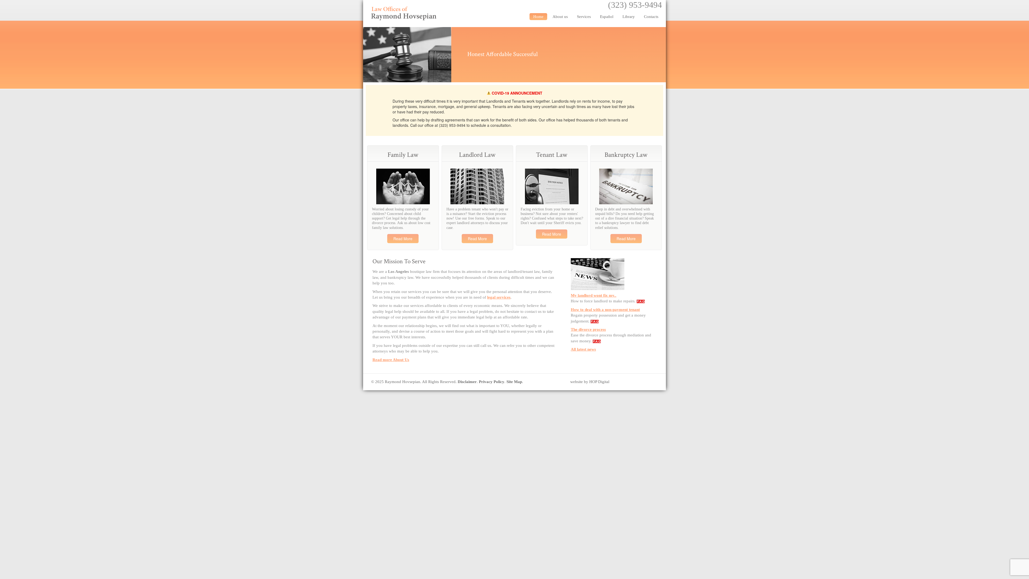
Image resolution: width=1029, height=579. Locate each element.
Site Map (514, 382)
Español (606, 16)
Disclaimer (467, 382)
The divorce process (588, 329)
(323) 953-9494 (635, 5)
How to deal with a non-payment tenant (605, 309)
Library (628, 16)
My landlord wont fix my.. (593, 295)
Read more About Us (390, 360)
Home (538, 16)
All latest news (583, 349)
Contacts (651, 16)
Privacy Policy (491, 382)
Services (584, 16)
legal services (498, 297)
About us (560, 16)
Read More (402, 238)
